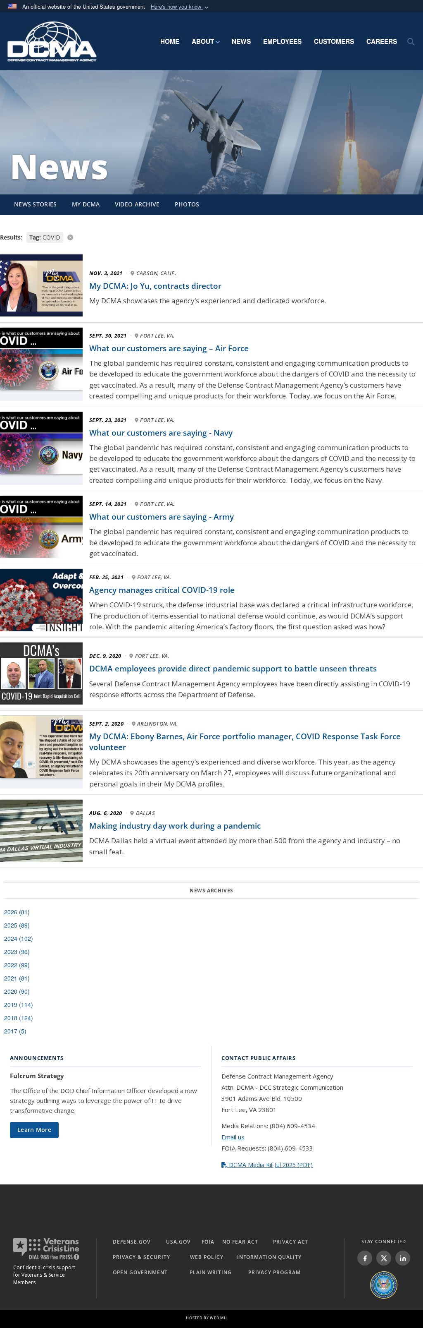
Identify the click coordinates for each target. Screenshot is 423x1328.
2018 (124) (18, 1018)
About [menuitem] (203, 41)
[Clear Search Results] (211, 237)
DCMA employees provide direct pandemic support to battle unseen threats (233, 668)
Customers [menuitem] (334, 41)
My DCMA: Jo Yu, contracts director (155, 285)
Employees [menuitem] (282, 41)
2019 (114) (18, 1004)
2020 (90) (17, 991)
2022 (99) (17, 965)
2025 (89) (17, 925)
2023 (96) (17, 951)
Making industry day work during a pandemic (175, 825)
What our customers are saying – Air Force (169, 348)
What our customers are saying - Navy (161, 432)
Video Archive (137, 204)
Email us (233, 1137)
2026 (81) (17, 912)
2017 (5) (15, 1031)
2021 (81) (17, 978)
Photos (187, 204)
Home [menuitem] (169, 41)
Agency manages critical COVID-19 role (162, 590)
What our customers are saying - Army (161, 516)
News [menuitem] (241, 41)
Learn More (34, 1130)
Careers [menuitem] (381, 41)
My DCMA (86, 204)
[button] (180, 6)
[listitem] (364, 1258)
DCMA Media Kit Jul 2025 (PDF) (270, 1165)
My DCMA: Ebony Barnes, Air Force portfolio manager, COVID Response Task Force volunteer (245, 742)
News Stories (35, 204)
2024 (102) (18, 938)
